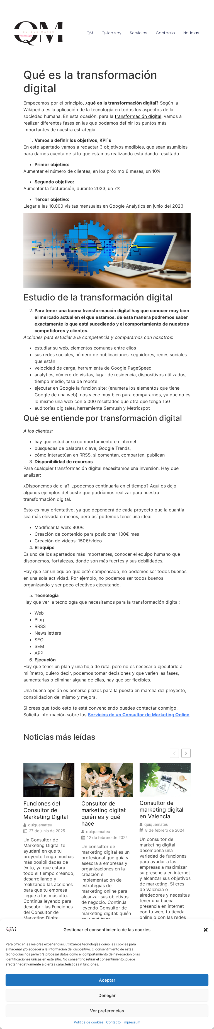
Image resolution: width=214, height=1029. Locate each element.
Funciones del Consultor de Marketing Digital (45, 810)
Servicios (138, 33)
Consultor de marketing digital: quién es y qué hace (104, 813)
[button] (205, 930)
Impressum (131, 1022)
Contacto (113, 1022)
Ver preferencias (107, 1010)
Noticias (191, 33)
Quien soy (111, 33)
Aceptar (107, 980)
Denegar (107, 995)
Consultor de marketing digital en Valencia (161, 810)
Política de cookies (88, 1022)
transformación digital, (138, 116)
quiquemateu (40, 825)
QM (89, 33)
